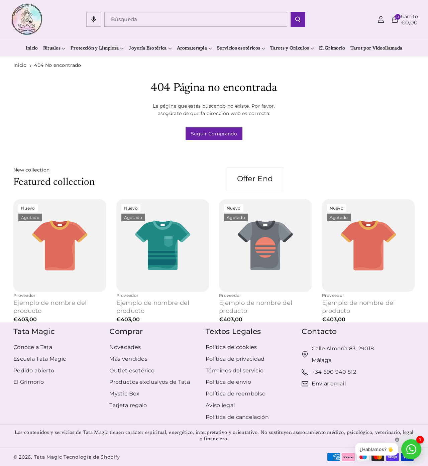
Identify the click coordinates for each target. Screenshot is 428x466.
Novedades (125, 347)
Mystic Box (124, 393)
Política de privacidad (235, 359)
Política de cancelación (237, 417)
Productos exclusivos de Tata (149, 382)
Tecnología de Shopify (92, 457)
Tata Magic (34, 331)
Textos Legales (233, 331)
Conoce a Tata (32, 347)
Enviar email (329, 383)
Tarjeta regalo (128, 405)
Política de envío (228, 382)
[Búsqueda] (298, 19)
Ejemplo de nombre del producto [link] (50, 306)
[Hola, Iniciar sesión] (380, 19)
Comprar (126, 331)
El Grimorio (28, 382)
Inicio (20, 65)
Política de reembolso (235, 393)
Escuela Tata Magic (39, 359)
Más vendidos (128, 359)
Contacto (319, 331)
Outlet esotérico (131, 370)
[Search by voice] (93, 19)
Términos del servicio (234, 370)
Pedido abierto (33, 370)
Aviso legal (220, 405)
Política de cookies (231, 347)
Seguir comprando (214, 134)
